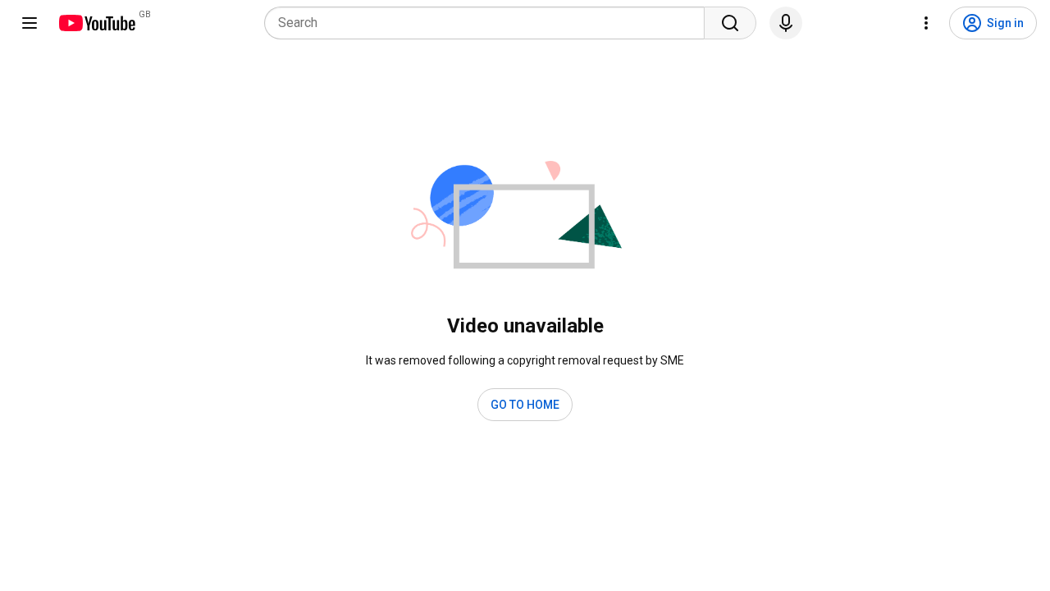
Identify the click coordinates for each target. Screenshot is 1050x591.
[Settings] (926, 23)
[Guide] (29, 23)
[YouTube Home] (96, 23)
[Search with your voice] (785, 23)
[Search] (730, 23)
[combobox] (489, 23)
